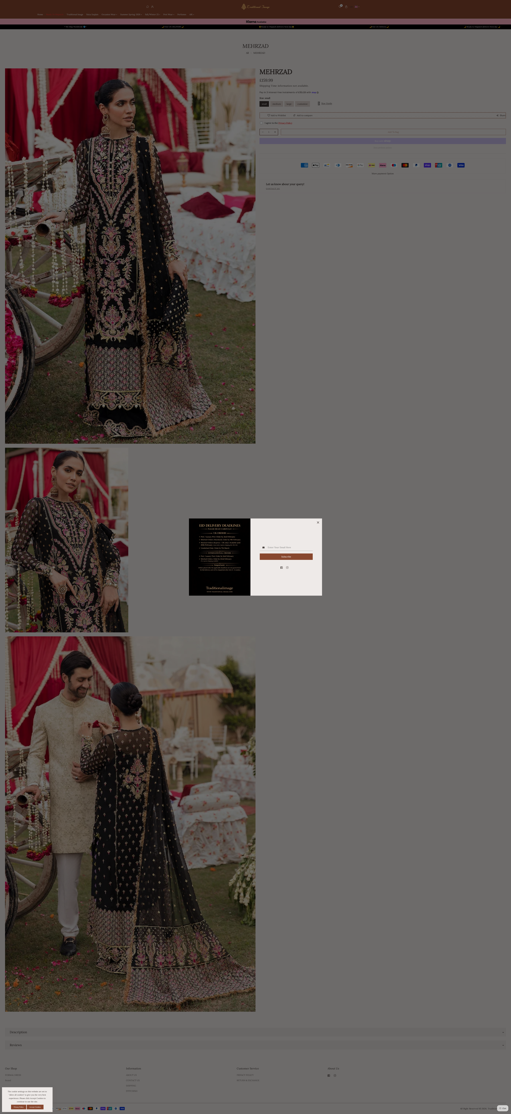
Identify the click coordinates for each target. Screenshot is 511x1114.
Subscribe (286, 556)
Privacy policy (19, 1107)
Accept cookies (35, 1107)
